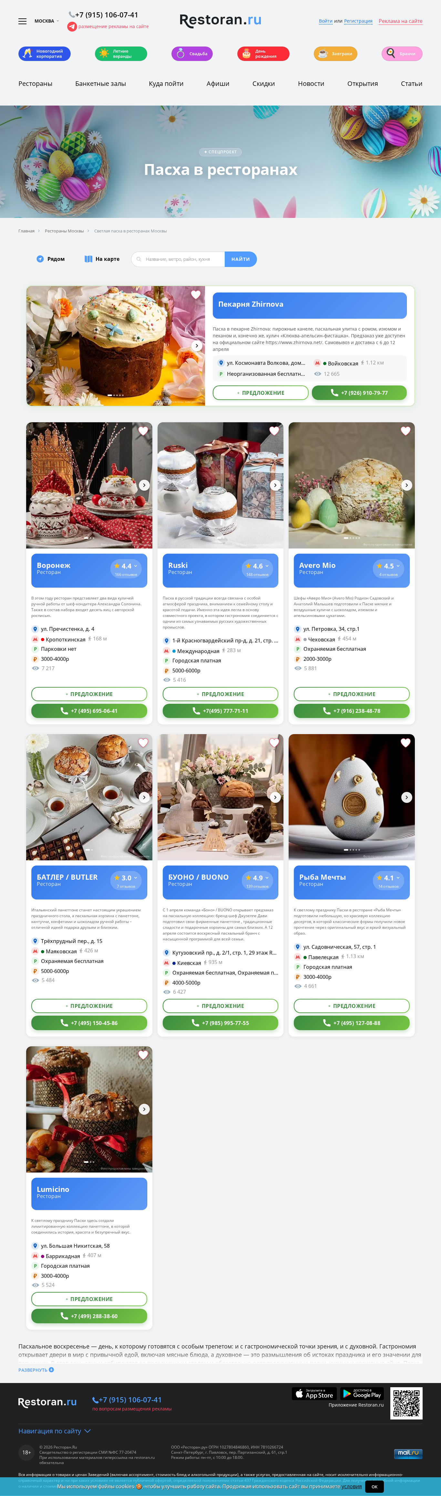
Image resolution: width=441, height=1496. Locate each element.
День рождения (258, 53)
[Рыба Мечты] (352, 797)
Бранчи (400, 53)
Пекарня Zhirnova (250, 303)
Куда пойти (166, 83)
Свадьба (191, 53)
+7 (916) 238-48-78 (356, 710)
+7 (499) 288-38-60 (94, 1316)
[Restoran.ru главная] (220, 21)
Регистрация (358, 21)
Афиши (218, 83)
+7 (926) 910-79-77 (364, 392)
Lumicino (53, 1188)
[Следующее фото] (196, 345)
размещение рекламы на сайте (113, 26)
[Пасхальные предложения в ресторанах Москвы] (115, 346)
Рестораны (35, 83)
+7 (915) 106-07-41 (130, 1399)
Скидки (263, 83)
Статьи (412, 83)
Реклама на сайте (401, 21)
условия (352, 1486)
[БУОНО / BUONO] (221, 797)
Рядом (56, 258)
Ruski (178, 564)
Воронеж (53, 564)
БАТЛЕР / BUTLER (67, 876)
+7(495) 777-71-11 (226, 710)
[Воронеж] (89, 485)
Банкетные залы (100, 83)
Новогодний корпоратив (42, 53)
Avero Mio (317, 564)
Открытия (362, 83)
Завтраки (334, 53)
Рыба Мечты (322, 876)
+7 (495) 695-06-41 (94, 710)
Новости (311, 83)
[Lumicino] (89, 1109)
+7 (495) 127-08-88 (356, 1023)
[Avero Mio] (352, 485)
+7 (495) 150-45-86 (94, 1023)
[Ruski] (221, 485)
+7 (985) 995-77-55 (225, 1023)
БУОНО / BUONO (198, 876)
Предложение (263, 392)
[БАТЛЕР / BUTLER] (89, 797)
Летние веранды (115, 53)
